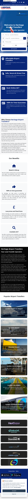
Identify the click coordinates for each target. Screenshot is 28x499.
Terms (17, 471)
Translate (14, 2)
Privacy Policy (12, 471)
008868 (10, 478)
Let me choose (17, 487)
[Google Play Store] (16, 475)
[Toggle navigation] (25, 8)
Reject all (14, 494)
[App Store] (5, 475)
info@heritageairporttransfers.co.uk (19, 4)
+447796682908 (5, 4)
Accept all (14, 490)
